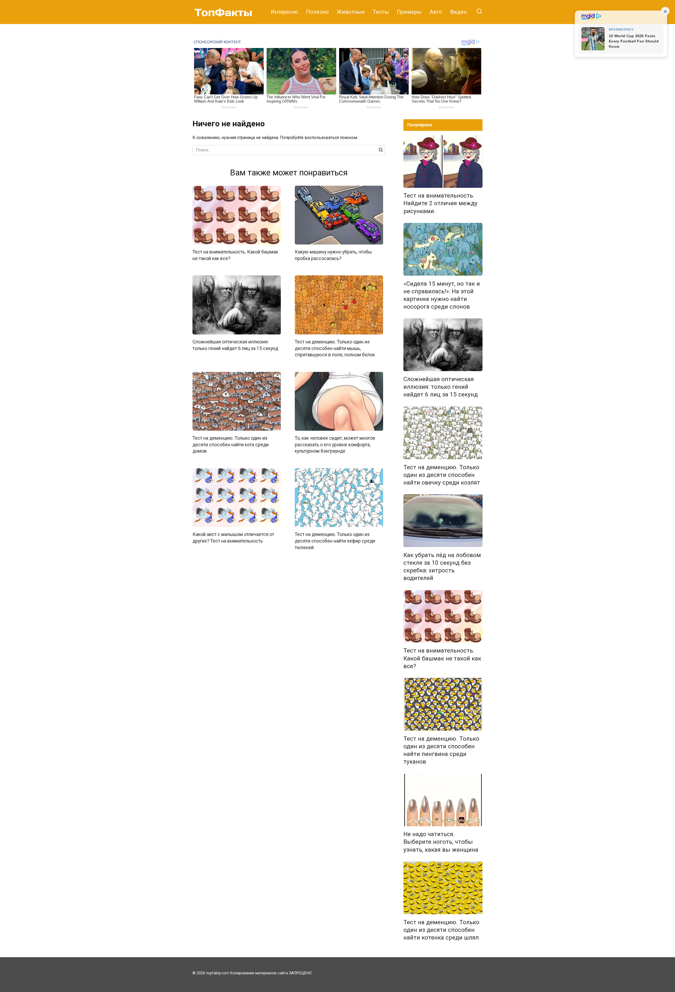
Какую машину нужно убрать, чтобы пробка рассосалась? (333, 255)
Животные (351, 12)
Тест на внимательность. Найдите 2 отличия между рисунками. (440, 203)
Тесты (381, 12)
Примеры (409, 12)
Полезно (317, 12)
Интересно (284, 12)
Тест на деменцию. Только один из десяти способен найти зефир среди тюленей (335, 541)
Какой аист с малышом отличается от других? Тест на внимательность (233, 538)
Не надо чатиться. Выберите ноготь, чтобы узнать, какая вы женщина (440, 842)
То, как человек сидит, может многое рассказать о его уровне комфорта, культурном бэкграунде (335, 444)
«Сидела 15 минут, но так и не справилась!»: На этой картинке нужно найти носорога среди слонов (441, 295)
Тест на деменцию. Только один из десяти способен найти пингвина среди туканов (441, 750)
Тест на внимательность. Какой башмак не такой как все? (442, 658)
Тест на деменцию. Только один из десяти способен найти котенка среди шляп (441, 930)
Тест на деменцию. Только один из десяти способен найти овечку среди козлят (441, 475)
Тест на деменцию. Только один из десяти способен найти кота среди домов (230, 444)
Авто (436, 12)
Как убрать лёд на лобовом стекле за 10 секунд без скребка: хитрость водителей (442, 566)
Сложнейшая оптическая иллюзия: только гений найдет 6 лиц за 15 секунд (440, 387)
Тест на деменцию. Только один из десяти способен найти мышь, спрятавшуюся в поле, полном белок (335, 348)
